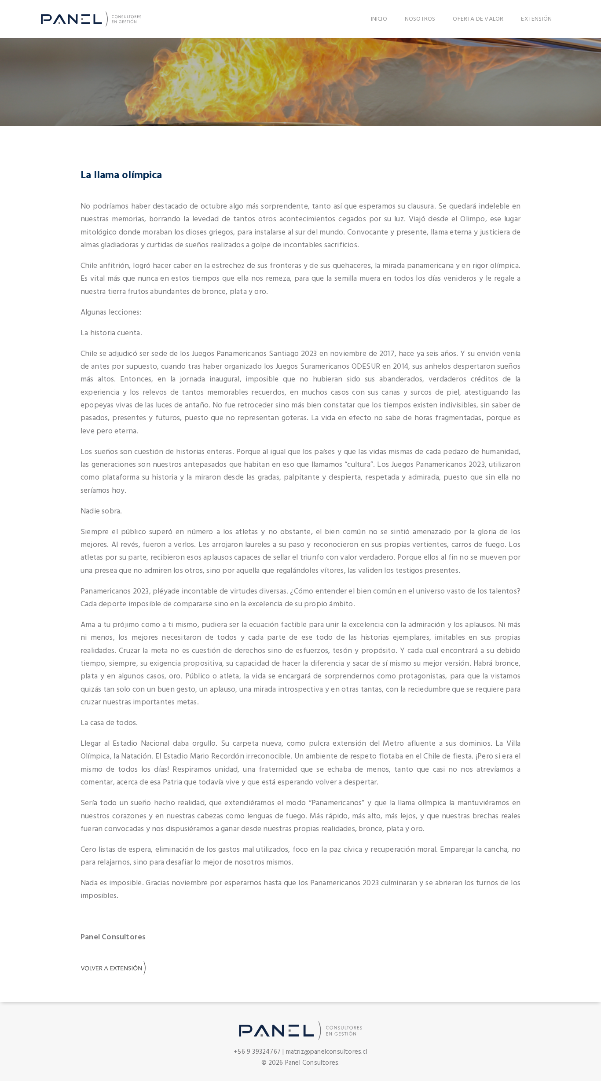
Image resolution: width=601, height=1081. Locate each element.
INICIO (379, 19)
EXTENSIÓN (536, 19)
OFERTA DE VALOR (478, 19)
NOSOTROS (420, 19)
